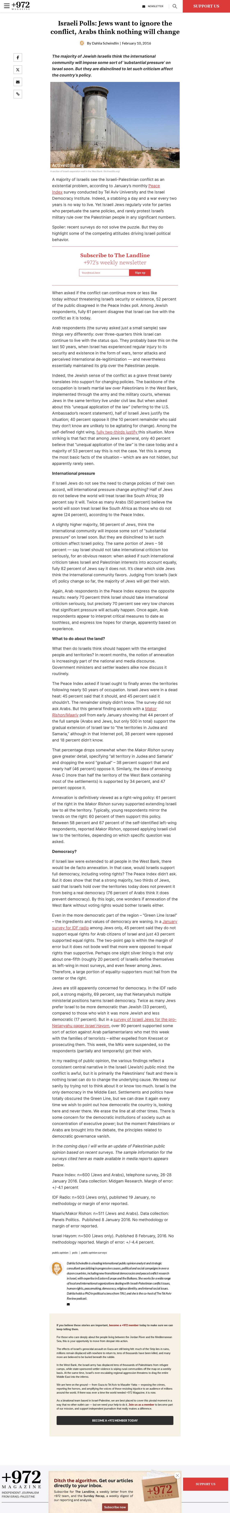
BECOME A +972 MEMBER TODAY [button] (115, 1420)
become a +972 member (124, 1325)
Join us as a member (141, 1404)
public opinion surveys (94, 1252)
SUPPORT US (206, 6)
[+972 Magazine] (21, 9)
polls (74, 1252)
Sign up (140, 272)
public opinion (60, 1252)
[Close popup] (177, 1475)
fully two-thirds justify (117, 432)
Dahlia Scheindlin (105, 43)
